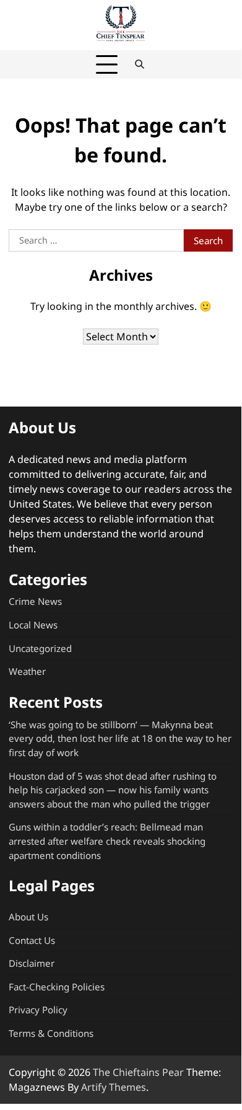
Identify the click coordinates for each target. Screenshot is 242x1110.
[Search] (140, 64)
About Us (28, 916)
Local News (33, 625)
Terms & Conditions (51, 1033)
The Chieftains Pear (138, 1072)
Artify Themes (113, 1087)
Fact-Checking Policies (57, 986)
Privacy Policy (38, 1009)
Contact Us (32, 940)
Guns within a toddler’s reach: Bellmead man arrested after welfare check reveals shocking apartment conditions (107, 841)
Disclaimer (31, 963)
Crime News (35, 601)
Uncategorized (40, 648)
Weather (27, 671)
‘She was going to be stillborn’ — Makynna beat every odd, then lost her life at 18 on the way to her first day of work (120, 738)
